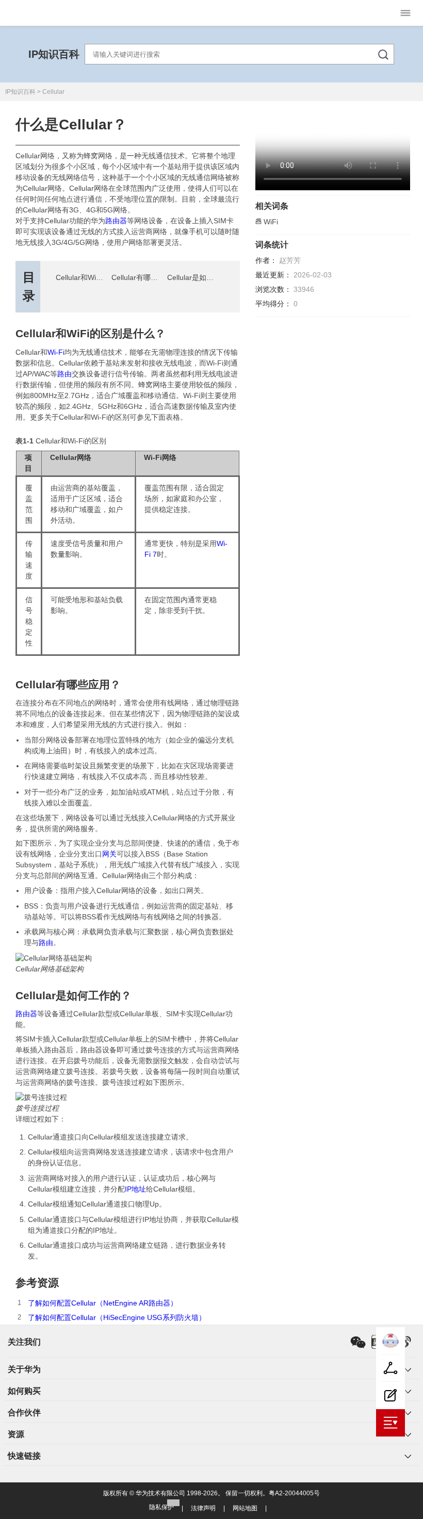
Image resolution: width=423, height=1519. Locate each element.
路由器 (116, 221)
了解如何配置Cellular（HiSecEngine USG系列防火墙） (117, 1317)
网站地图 (245, 1508)
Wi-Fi (55, 352)
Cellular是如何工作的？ (204, 277)
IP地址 (135, 1189)
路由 (64, 374)
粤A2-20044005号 (294, 1493)
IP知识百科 (53, 54)
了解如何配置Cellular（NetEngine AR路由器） (102, 1303)
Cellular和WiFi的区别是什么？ (104, 277)
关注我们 (24, 1342)
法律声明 (203, 1508)
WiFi (271, 222)
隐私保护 (161, 1507)
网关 (109, 854)
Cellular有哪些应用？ (145, 277)
